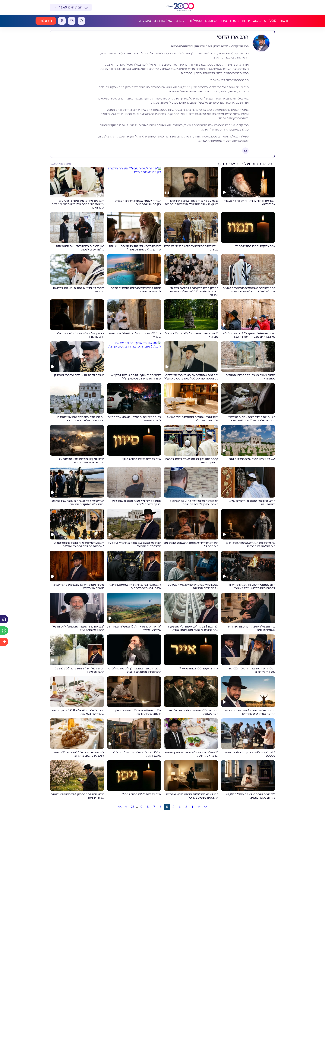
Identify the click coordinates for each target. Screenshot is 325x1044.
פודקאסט (259, 20)
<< (205, 806)
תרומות (45, 21)
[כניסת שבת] (62, 21)
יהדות (246, 20)
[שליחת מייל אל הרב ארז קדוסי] (245, 150)
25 (132, 806)
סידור (223, 20)
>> (119, 806)
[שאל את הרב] (4, 630)
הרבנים (180, 20)
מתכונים (211, 20)
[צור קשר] (71, 21)
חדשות (284, 20)
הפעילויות (195, 20)
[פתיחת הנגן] (4, 619)
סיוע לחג (145, 20)
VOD (272, 20)
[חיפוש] (81, 21)
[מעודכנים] (4, 642)
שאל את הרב (163, 20)
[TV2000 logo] (184, 7)
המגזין (234, 20)
